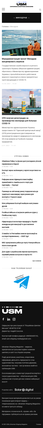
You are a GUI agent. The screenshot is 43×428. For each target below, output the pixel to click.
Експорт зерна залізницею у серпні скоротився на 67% (21, 171)
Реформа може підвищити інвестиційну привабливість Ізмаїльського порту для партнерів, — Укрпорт (17, 182)
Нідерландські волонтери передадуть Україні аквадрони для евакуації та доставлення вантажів (19, 224)
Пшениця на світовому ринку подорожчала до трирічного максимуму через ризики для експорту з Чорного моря (20, 194)
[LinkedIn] (8, 319)
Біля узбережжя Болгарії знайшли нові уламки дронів (20, 204)
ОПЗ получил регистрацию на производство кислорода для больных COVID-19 (19, 121)
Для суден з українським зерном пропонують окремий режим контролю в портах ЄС (20, 253)
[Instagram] (14, 319)
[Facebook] (3, 319)
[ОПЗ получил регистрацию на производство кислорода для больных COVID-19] (21, 102)
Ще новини (36, 261)
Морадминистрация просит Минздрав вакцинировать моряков (19, 60)
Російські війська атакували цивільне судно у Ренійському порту (20, 213)
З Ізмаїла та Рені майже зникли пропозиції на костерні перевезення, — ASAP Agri (19, 235)
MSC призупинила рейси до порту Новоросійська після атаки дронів (21, 244)
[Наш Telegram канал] (21, 282)
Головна (5, 26)
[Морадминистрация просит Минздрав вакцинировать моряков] (21, 43)
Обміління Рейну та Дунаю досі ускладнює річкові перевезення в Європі (21, 162)
